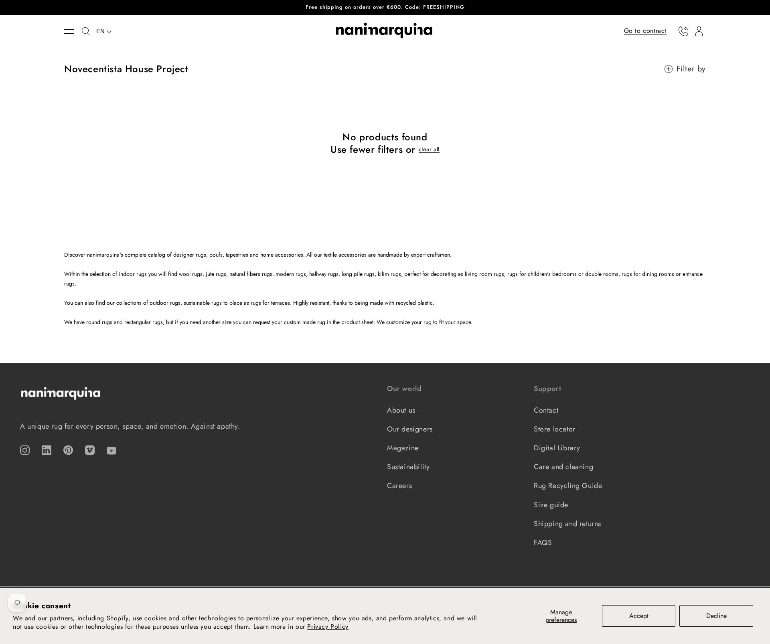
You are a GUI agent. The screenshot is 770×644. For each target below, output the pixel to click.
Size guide (551, 505)
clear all (429, 149)
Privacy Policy (327, 626)
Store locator (554, 429)
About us (401, 410)
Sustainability (408, 467)
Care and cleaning (563, 467)
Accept (638, 615)
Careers (399, 485)
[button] (73, 31)
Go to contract (645, 30)
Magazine (403, 448)
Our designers (410, 429)
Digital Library (557, 448)
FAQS (543, 542)
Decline (716, 615)
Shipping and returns (567, 523)
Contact (546, 410)
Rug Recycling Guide (568, 485)
